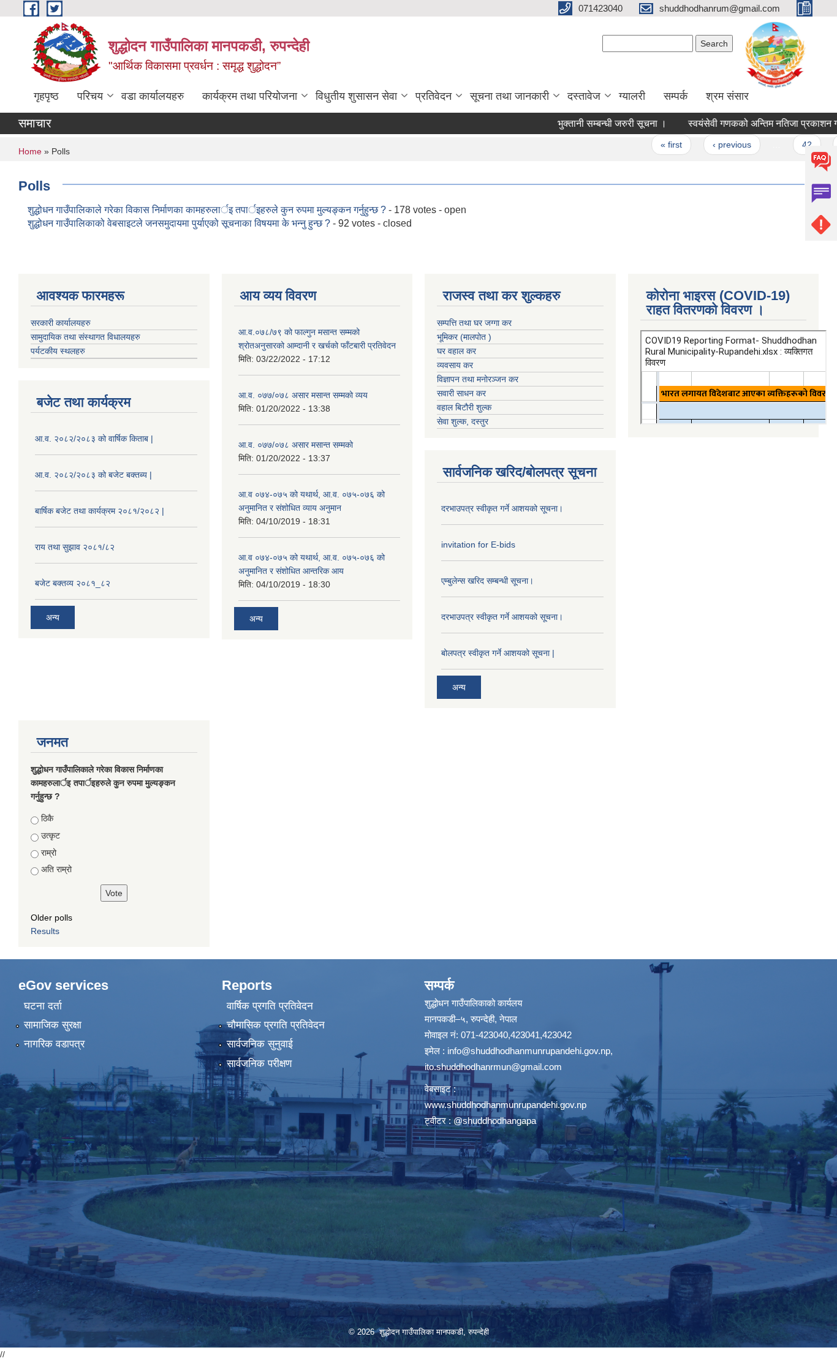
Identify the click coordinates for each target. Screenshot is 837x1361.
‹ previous (701, 144)
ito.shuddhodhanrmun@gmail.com (493, 1066)
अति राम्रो (56, 869)
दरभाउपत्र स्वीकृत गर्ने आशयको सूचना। (502, 508)
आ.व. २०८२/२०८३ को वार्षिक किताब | (94, 438)
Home (30, 151)
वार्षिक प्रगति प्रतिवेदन (270, 1006)
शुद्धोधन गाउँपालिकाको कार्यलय (473, 1003)
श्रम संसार (727, 96)
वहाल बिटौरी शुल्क (464, 407)
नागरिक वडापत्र (54, 1044)
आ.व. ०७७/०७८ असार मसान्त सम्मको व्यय (303, 395)
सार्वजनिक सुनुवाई (260, 1044)
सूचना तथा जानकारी (509, 96)
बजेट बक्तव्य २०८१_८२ (72, 583)
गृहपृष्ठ (46, 96)
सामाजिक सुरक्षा (52, 1025)
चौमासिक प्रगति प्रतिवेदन (276, 1025)
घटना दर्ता (43, 1006)
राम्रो (48, 853)
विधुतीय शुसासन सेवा (356, 96)
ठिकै (47, 818)
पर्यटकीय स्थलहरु (58, 351)
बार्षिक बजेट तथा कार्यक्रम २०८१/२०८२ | (99, 511)
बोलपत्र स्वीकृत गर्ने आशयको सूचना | (498, 653)
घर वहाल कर (456, 351)
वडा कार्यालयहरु (152, 96)
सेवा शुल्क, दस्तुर (462, 421)
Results (45, 931)
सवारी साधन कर (461, 393)
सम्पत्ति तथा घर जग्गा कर (474, 323)
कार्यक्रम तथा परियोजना (249, 96)
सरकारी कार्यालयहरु (61, 323)
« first (641, 144)
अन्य (52, 617)
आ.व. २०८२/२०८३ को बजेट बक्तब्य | (93, 475)
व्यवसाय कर (455, 365)
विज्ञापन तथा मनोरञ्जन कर (477, 379)
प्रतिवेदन (433, 96)
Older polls (51, 917)
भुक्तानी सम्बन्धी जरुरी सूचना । (582, 123)
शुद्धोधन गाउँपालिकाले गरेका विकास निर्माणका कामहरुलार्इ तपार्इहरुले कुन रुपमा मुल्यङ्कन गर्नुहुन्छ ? (207, 210)
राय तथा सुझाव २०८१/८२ (75, 547)
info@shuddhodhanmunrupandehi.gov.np (528, 1051)
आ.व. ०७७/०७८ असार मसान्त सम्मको (295, 445)
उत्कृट (50, 835)
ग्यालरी (632, 96)
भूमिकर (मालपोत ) (464, 337)
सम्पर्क (675, 96)
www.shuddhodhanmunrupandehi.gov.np (505, 1104)
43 (817, 144)
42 (776, 144)
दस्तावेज (583, 96)
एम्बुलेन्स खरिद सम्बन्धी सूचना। (487, 581)
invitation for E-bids (478, 544)
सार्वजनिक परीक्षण (259, 1063)
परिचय (90, 96)
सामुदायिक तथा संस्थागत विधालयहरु (85, 337)
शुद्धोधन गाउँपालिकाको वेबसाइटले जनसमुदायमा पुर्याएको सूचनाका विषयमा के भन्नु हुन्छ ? (180, 223)
